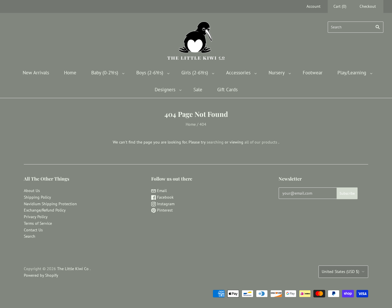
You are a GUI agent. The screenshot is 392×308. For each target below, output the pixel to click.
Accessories (238, 72)
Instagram (165, 203)
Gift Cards (227, 89)
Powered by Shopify (41, 275)
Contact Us (33, 230)
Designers (165, 89)
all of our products (260, 142)
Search (29, 236)
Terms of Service (38, 223)
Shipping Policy (37, 197)
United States (340, 271)
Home (70, 72)
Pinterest (164, 210)
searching (215, 142)
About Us (32, 190)
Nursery (277, 72)
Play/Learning (351, 72)
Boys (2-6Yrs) (149, 72)
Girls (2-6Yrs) (194, 72)
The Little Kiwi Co (73, 268)
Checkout (368, 6)
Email (161, 190)
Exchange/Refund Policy (45, 210)
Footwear (313, 72)
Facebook (165, 197)
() (339, 6)
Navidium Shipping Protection (50, 203)
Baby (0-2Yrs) (104, 72)
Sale (197, 89)
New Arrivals (36, 72)
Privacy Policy (36, 216)
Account (313, 6)
